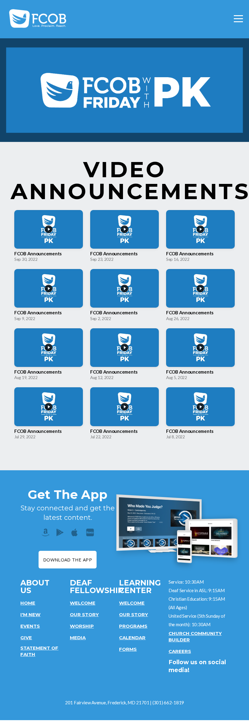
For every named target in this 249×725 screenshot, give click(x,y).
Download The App (67, 560)
